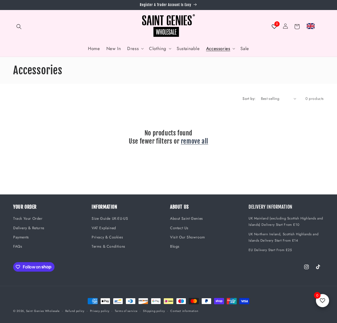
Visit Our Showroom (187, 237)
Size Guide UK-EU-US (110, 218)
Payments (21, 237)
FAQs (17, 246)
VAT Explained (104, 228)
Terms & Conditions (108, 246)
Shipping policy (154, 311)
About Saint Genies (186, 218)
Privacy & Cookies (107, 237)
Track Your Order (28, 218)
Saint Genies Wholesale (43, 311)
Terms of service (126, 311)
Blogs (175, 246)
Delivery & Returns (28, 228)
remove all (194, 141)
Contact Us (179, 228)
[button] (19, 26)
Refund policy (75, 311)
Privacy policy (100, 311)
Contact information (184, 311)
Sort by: (248, 98)
